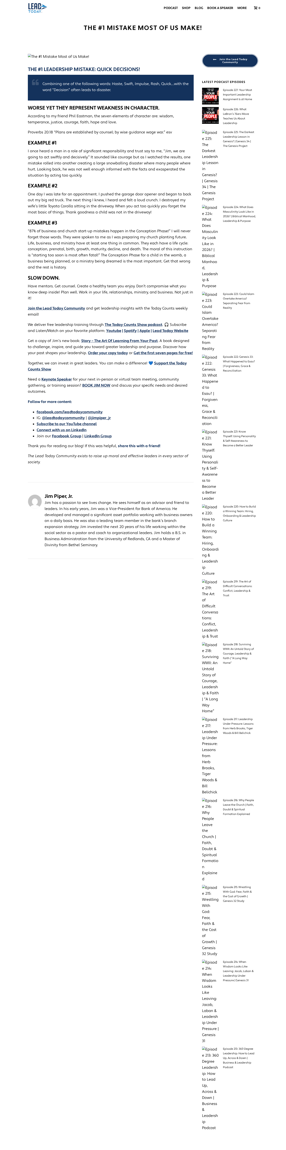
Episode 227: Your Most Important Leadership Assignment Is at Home (237, 94)
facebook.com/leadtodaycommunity (70, 412)
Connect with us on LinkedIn (61, 430)
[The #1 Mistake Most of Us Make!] (111, 57)
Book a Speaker (220, 8)
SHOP (186, 8)
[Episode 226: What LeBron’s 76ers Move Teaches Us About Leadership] (210, 115)
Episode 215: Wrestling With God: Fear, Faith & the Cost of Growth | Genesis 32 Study (237, 894)
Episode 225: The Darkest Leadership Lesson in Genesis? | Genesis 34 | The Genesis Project (238, 139)
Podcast (171, 8)
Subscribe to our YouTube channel (67, 424)
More (242, 8)
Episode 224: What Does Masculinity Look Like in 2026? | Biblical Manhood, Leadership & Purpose (239, 214)
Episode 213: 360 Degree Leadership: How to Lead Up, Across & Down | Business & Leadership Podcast (238, 1058)
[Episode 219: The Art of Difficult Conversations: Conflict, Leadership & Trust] (210, 609)
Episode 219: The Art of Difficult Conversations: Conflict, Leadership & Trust (237, 588)
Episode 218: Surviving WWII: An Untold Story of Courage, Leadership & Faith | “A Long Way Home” (238, 654)
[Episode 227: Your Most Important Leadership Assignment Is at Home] (210, 96)
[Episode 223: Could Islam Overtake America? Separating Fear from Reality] (210, 322)
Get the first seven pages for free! (163, 353)
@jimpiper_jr (99, 418)
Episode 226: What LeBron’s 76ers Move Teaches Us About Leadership (236, 116)
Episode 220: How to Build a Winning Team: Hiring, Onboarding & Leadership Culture (239, 513)
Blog (199, 8)
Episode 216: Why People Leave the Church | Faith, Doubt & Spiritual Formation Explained (238, 807)
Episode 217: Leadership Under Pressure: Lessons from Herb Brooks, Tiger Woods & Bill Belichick (238, 726)
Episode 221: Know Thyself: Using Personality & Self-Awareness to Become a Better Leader (239, 438)
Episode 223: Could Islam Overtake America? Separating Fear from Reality (238, 301)
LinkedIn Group (98, 436)
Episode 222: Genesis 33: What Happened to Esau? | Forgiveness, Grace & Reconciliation (239, 363)
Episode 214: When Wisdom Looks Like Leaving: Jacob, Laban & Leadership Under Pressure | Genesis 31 (238, 971)
